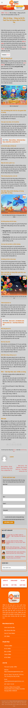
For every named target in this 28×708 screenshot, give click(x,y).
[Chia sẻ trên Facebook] (10, 445)
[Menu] (2, 2)
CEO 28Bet (7, 636)
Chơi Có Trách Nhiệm (9, 633)
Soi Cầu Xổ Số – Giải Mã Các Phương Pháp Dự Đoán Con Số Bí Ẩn (15, 557)
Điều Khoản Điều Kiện (9, 630)
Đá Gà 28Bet (7, 648)
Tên (4, 496)
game (24, 63)
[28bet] (14, 2)
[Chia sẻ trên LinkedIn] (20, 445)
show (8, 54)
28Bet (4, 605)
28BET (2, 13)
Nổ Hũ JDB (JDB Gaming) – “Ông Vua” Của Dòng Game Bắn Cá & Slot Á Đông (16, 547)
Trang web (5, 510)
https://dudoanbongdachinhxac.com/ (13, 671)
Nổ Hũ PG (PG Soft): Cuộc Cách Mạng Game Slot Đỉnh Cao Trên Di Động (15, 552)
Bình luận (5, 484)
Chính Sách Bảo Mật (9, 627)
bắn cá (3, 64)
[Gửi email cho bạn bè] (15, 445)
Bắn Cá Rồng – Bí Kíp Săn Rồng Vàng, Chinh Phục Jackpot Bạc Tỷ (6, 468)
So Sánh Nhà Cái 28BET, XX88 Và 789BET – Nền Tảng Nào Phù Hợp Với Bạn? (15, 536)
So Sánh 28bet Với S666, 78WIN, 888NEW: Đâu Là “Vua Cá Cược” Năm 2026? (15, 542)
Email (4, 503)
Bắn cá (7, 13)
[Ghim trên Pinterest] (18, 445)
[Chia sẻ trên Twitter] (12, 445)
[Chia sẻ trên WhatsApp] (7, 445)
